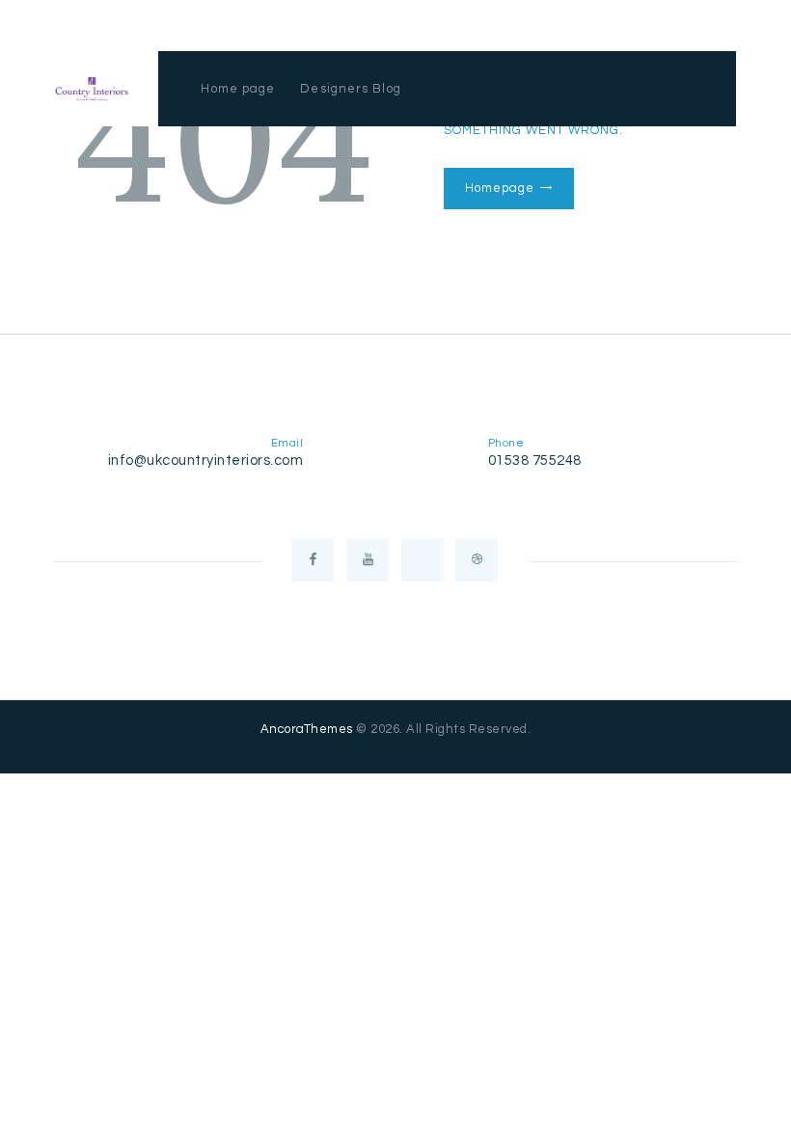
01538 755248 (535, 460)
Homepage (499, 188)
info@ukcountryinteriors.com (206, 460)
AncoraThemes (306, 729)
